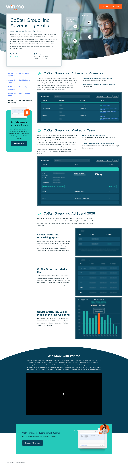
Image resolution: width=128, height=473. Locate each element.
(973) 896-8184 (14, 56)
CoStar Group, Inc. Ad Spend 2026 (19, 94)
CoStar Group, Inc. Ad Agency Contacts (19, 88)
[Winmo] (19, 7)
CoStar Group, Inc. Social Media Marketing (20, 101)
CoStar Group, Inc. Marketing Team (19, 81)
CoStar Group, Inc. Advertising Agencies (19, 74)
